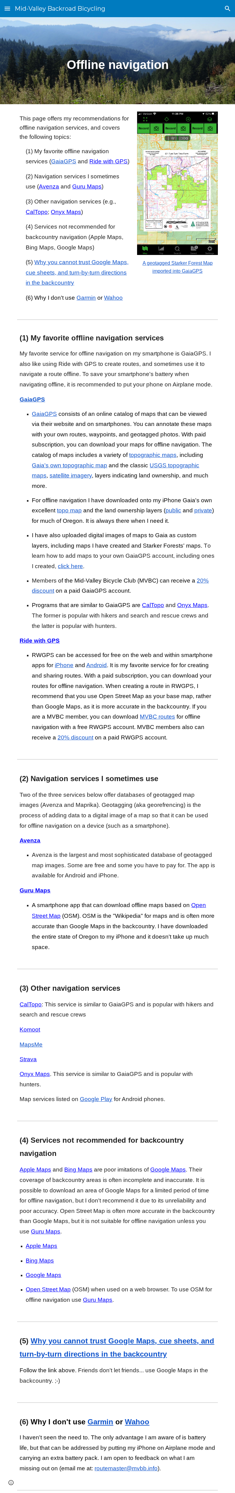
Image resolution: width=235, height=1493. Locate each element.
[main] (117, 61)
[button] (7, 8)
